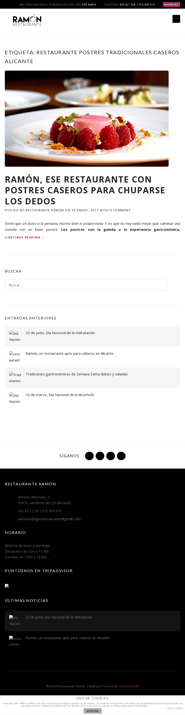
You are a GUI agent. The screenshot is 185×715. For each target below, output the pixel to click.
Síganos (69, 455)
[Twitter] (89, 455)
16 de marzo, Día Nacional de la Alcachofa (60, 394)
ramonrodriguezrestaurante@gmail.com (49, 519)
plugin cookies (175, 708)
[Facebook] (99, 455)
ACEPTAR (92, 711)
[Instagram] (110, 455)
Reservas (171, 4)
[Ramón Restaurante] (26, 22)
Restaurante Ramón (44, 210)
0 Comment (120, 210)
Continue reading (25, 237)
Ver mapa (89, 4)
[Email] (121, 455)
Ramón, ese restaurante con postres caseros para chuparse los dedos (85, 190)
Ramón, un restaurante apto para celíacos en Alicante (69, 353)
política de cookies (90, 705)
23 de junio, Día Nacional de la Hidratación (60, 332)
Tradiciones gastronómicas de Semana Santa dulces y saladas (77, 374)
